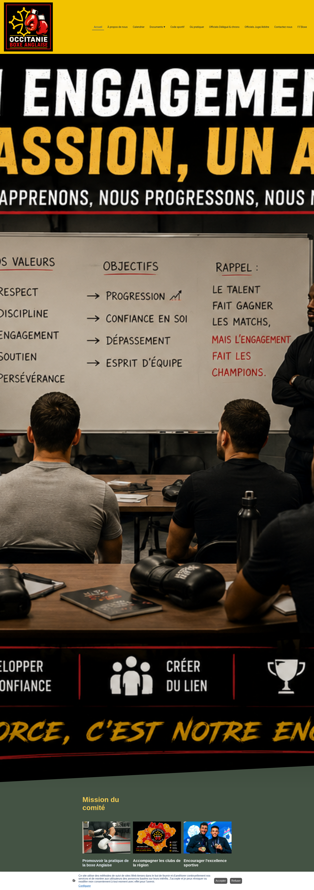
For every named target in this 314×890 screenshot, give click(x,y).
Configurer (84, 885)
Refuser (236, 880)
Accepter (221, 880)
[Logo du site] (28, 26)
